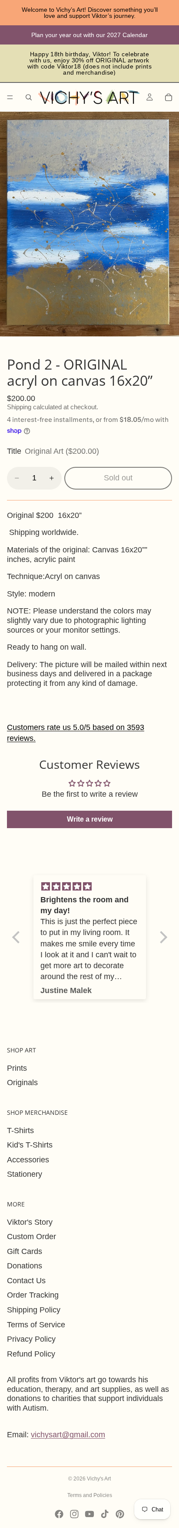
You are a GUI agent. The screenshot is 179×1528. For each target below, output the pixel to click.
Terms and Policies (89, 1495)
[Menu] (10, 97)
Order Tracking (33, 1295)
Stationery (24, 1174)
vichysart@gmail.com (68, 1434)
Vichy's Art (99, 1479)
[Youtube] (89, 1514)
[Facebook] (59, 1514)
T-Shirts (20, 1130)
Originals (22, 1082)
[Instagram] (74, 1514)
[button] (18, 937)
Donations (24, 1265)
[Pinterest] (120, 1514)
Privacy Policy (31, 1339)
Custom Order (31, 1236)
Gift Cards (24, 1251)
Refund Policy (31, 1354)
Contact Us (26, 1280)
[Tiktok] (104, 1514)
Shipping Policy (33, 1309)
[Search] (28, 97)
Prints (17, 1068)
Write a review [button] (90, 819)
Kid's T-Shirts (30, 1145)
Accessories (28, 1159)
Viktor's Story (30, 1222)
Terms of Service (36, 1324)
